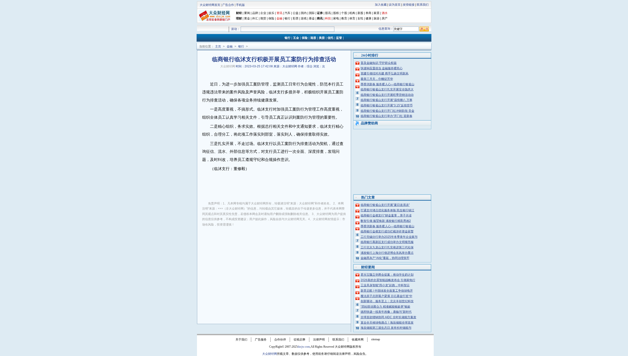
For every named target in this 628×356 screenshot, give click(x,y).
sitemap (375, 339)
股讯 (328, 13)
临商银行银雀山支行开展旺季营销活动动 (387, 95)
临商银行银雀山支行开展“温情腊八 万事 (386, 100)
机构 (352, 13)
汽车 (287, 13)
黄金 (247, 18)
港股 (313, 38)
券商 (368, 13)
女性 (360, 18)
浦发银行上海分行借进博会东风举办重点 (387, 253)
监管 (339, 38)
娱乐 (271, 13)
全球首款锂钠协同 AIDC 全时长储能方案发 (388, 317)
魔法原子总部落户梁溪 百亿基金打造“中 (386, 296)
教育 (344, 18)
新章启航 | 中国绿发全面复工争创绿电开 (387, 290)
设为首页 (395, 4)
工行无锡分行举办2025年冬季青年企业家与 (389, 237)
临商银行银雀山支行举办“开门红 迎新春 (386, 116)
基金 (312, 18)
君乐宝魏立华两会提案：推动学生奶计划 (387, 274)
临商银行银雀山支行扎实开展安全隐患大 (387, 89)
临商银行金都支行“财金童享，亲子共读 (386, 215)
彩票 (296, 18)
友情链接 (409, 4)
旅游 (376, 18)
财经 (239, 13)
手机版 (240, 5)
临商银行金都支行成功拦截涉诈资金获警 (387, 231)
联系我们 (423, 4)
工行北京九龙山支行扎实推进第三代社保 (387, 247)
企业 (263, 13)
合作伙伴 (280, 339)
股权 (336, 13)
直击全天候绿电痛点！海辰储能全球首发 (387, 322)
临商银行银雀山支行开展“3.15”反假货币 (387, 105)
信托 (330, 38)
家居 (376, 13)
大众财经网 (227, 66)
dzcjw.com (304, 346)
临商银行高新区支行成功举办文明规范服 (387, 242)
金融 (230, 46)
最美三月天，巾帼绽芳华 (377, 79)
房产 (385, 18)
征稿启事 (299, 339)
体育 (352, 18)
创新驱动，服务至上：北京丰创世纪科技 (387, 301)
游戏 (304, 18)
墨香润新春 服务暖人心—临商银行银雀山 (387, 84)
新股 (360, 13)
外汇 (255, 18)
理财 (239, 18)
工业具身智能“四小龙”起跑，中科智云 (385, 285)
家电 (336, 18)
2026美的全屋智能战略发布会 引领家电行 (388, 280)
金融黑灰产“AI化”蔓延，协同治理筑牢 (385, 258)
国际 (312, 13)
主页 (218, 46)
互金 (296, 38)
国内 (304, 13)
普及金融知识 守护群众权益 (379, 63)
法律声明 (319, 339)
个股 (344, 13)
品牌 (255, 13)
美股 (322, 38)
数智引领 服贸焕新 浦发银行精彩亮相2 (386, 221)
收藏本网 (358, 339)
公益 (296, 13)
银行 (288, 18)
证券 (320, 13)
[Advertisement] (274, 267)
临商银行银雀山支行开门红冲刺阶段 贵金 (387, 111)
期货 (263, 18)
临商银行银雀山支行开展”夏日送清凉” (385, 205)
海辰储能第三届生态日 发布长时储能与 (386, 327)
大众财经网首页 (210, 5)
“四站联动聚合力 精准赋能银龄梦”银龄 (385, 306)
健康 (368, 18)
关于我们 (241, 339)
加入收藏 (381, 4)
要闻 (247, 13)
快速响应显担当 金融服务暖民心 (382, 68)
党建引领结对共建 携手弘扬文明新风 (384, 73)
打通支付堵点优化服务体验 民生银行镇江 (387, 210)
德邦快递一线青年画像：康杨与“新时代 (386, 311)
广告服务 (261, 339)
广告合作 (228, 5)
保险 (271, 18)
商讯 (320, 18)
